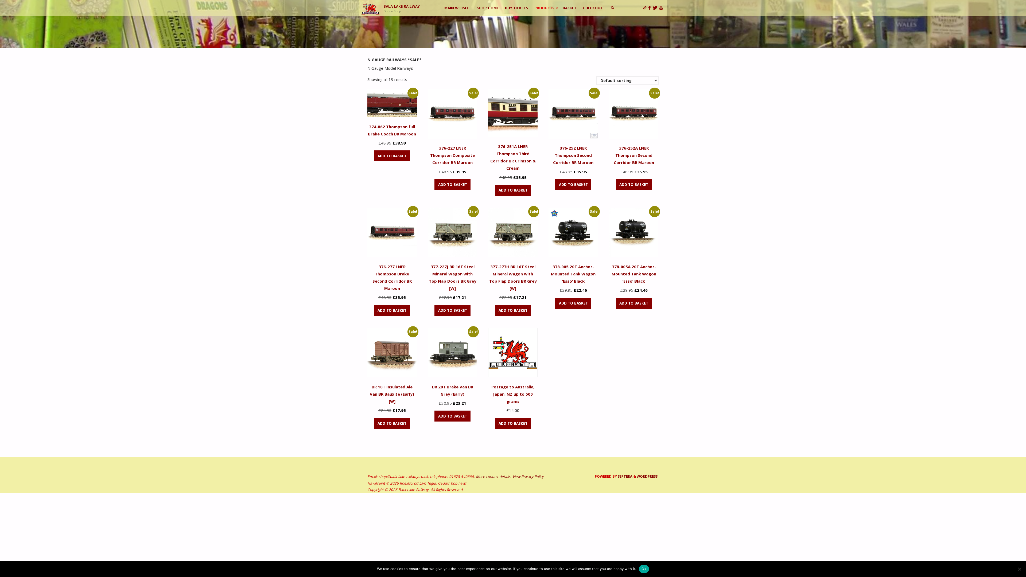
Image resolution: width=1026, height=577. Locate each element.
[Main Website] (645, 8)
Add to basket (392, 156)
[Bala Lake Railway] (370, 8)
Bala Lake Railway (401, 6)
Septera (624, 476)
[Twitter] (656, 8)
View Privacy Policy (528, 476)
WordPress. (648, 476)
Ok (644, 569)
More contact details (493, 476)
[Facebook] (650, 8)
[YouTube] (662, 8)
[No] (1019, 569)
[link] (612, 8)
